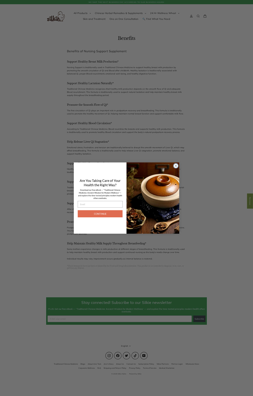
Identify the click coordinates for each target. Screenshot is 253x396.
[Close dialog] (176, 165)
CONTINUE (100, 213)
